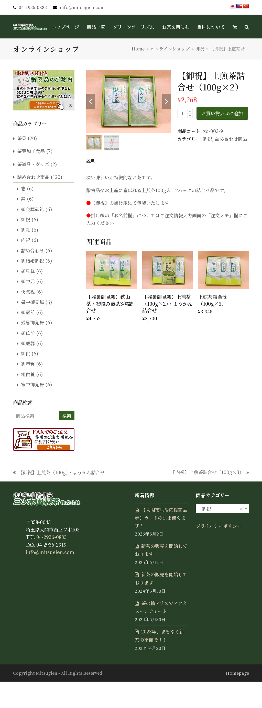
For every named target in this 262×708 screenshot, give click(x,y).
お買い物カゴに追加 (222, 113)
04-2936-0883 (33, 7)
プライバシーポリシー (219, 525)
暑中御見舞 (32, 302)
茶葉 (21, 138)
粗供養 (28, 374)
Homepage (237, 673)
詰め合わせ (32, 250)
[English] (239, 6)
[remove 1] (190, 116)
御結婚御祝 (32, 260)
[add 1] (190, 111)
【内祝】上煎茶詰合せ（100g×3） (207, 472)
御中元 (28, 281)
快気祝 (28, 291)
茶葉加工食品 (31, 151)
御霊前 (28, 312)
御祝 (207, 138)
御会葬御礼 (32, 209)
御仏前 (28, 333)
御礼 (25, 229)
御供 (25, 353)
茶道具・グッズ (33, 164)
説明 (90, 160)
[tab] (90, 161)
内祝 (25, 240)
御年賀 (28, 363)
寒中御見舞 (32, 384)
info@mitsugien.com (82, 7)
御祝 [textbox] (221, 508)
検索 (66, 415)
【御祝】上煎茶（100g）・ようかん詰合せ (59, 472)
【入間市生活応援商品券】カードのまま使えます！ (161, 517)
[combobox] (222, 508)
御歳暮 (28, 343)
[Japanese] (233, 6)
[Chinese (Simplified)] (246, 6)
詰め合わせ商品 (231, 138)
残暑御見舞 (32, 322)
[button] (235, 26)
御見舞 (28, 271)
